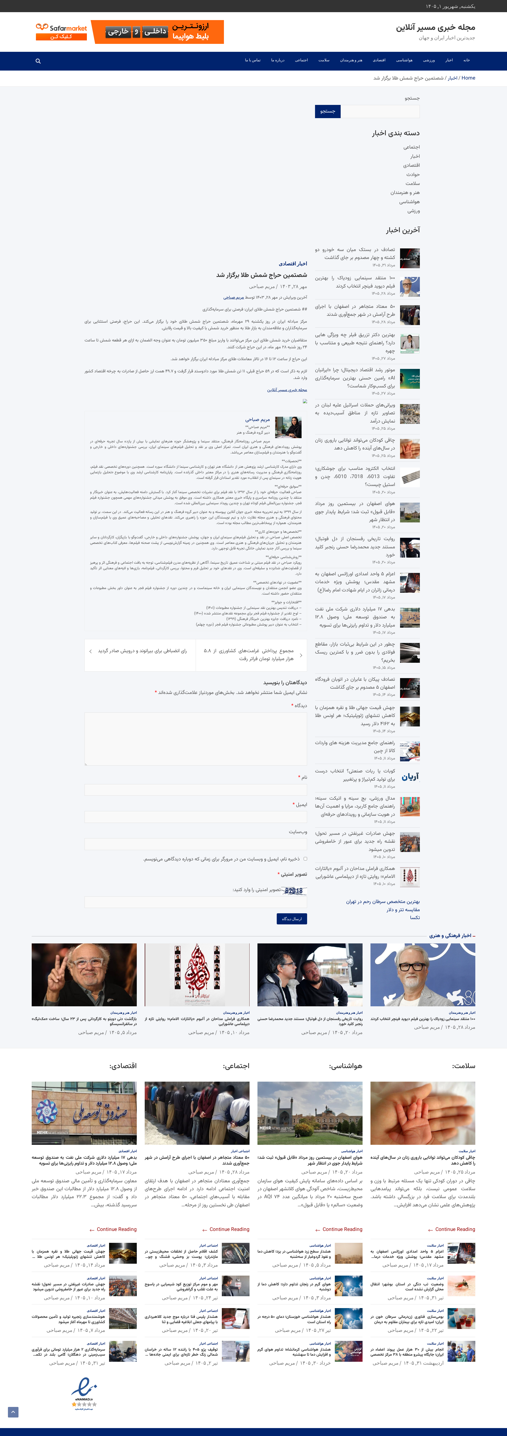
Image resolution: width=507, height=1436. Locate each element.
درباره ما (277, 60)
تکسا (415, 918)
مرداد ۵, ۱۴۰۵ (123, 1032)
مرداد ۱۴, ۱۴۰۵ (90, 1265)
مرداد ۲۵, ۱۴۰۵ (460, 1172)
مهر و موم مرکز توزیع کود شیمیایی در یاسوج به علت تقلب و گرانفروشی (181, 1287)
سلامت (324, 60)
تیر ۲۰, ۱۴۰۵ (205, 1330)
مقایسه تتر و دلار (403, 910)
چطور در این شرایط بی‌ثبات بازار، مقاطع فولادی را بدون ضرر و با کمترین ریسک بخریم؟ (355, 652)
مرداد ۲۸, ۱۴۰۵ (460, 1027)
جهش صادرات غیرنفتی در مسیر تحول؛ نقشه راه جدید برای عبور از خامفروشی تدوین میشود (355, 842)
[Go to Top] (13, 1412)
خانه (466, 60)
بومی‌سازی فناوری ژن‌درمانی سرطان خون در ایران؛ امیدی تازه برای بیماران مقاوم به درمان (407, 1319)
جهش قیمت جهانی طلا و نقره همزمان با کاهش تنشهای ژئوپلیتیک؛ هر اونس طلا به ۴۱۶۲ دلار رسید (355, 716)
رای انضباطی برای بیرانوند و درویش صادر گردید (142, 651)
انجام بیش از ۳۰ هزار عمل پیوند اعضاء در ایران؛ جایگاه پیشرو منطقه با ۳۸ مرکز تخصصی (407, 1352)
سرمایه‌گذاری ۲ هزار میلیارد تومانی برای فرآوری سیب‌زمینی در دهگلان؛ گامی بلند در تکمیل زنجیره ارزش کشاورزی (68, 1355)
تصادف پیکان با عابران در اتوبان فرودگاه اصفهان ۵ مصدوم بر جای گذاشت (355, 683)
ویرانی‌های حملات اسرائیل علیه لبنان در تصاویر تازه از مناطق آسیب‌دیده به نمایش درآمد (355, 413)
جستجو (412, 98)
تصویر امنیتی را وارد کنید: (257, 890)
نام (302, 778)
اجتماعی (301, 60)
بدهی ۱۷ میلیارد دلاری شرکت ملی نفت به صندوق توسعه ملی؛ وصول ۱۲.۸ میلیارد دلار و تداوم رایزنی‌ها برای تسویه (355, 617)
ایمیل (300, 805)
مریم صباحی (262, 286)
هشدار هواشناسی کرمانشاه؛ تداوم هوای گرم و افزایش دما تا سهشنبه (294, 1352)
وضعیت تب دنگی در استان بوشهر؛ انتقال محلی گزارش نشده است (407, 1287)
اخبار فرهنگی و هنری (450, 936)
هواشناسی (404, 60)
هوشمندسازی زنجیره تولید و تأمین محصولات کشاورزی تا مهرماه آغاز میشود (68, 1319)
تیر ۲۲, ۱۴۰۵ (431, 1330)
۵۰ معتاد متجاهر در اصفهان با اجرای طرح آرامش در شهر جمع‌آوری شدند (355, 310)
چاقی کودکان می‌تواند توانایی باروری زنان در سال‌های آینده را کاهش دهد (355, 444)
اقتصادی (379, 60)
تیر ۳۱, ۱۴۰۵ (431, 1297)
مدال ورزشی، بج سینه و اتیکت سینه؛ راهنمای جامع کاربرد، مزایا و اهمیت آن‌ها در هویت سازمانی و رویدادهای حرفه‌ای (355, 806)
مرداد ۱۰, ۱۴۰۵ (234, 1032)
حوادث (413, 175)
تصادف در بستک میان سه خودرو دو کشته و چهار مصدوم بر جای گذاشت (355, 254)
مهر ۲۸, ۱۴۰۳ (293, 286)
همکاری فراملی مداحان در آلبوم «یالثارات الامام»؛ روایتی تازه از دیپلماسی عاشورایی (355, 873)
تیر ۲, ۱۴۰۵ (206, 1363)
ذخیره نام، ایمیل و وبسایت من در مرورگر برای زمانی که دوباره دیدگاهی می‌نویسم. (221, 859)
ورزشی (429, 60)
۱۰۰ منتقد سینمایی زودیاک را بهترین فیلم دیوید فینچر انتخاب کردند (355, 282)
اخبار (449, 60)
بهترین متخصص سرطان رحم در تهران (383, 902)
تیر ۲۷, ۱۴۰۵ (318, 1330)
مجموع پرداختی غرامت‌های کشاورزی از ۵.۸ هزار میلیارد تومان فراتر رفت (249, 655)
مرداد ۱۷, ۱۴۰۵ (428, 1265)
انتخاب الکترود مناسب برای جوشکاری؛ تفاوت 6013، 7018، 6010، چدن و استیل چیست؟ (355, 477)
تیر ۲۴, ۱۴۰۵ (205, 1297)
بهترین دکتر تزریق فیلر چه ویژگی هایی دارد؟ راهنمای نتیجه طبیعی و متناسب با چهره (355, 343)
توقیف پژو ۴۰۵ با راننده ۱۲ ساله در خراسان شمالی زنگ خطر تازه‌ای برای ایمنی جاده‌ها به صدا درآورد (181, 1355)
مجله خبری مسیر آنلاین (435, 27)
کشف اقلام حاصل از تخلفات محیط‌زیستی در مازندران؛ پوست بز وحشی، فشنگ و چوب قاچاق (181, 1257)
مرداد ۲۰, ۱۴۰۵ (347, 1032)
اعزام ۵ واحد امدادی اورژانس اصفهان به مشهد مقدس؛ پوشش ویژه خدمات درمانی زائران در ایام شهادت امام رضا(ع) (355, 582)
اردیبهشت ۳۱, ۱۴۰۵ (423, 1363)
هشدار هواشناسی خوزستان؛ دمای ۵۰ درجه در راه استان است (294, 1319)
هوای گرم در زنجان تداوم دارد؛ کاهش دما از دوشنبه (294, 1287)
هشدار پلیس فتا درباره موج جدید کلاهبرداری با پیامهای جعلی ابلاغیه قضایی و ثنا (181, 1319)
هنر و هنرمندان (351, 60)
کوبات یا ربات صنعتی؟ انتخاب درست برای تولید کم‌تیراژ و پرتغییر (355, 775)
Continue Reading (454, 1230)
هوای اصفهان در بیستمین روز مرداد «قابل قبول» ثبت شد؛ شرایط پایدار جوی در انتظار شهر (355, 512)
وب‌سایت (298, 832)
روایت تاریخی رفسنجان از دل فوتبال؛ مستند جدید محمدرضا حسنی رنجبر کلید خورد (355, 547)
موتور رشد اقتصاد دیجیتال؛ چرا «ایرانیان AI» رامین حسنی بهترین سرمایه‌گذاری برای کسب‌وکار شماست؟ (355, 378)
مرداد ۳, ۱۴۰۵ (317, 1297)
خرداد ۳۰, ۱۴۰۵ (315, 1363)
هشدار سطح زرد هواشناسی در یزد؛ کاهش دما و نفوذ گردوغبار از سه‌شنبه (294, 1254)
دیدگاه (299, 706)
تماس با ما (253, 60)
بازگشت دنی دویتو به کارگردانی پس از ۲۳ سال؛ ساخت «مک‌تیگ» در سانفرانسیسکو (84, 1021)
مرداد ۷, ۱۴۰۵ (91, 1330)
